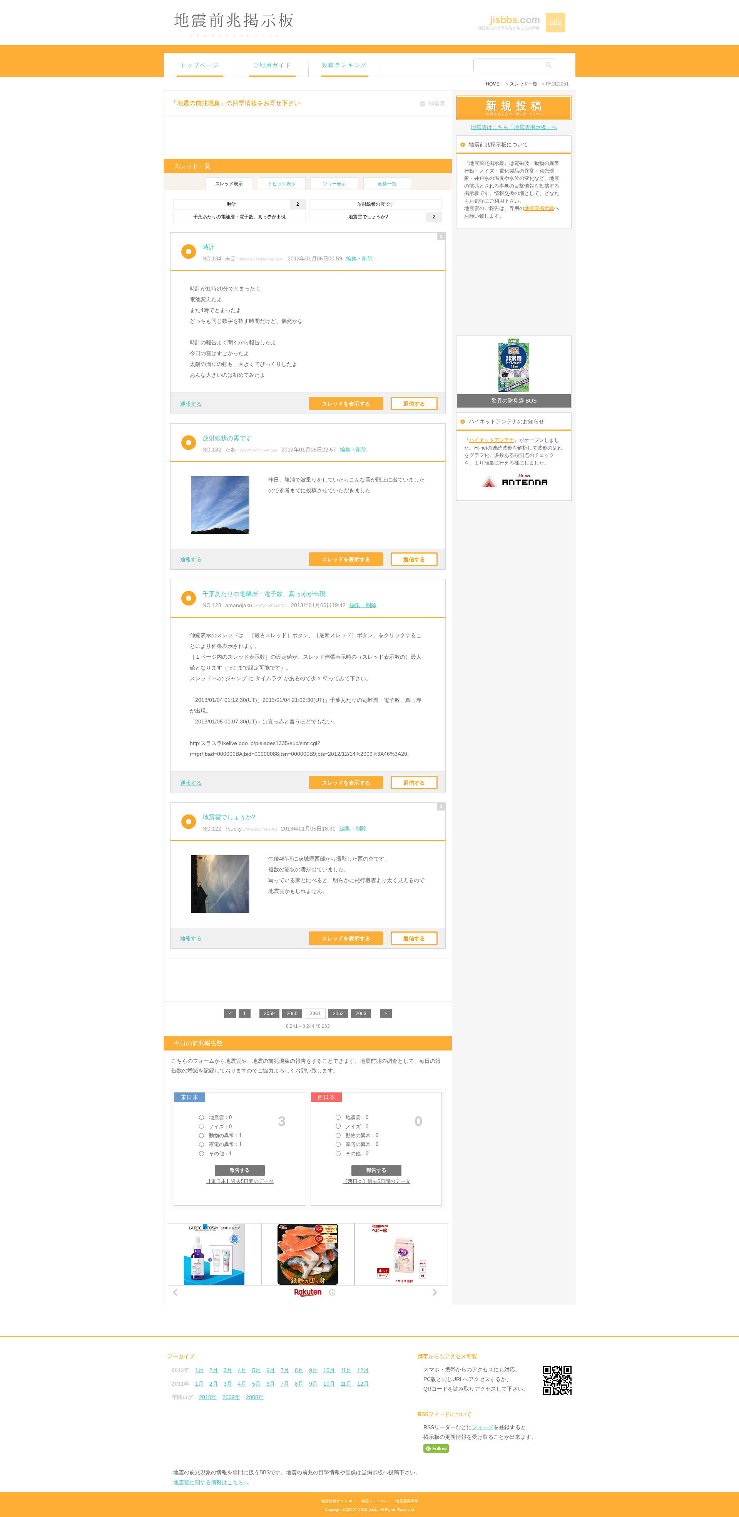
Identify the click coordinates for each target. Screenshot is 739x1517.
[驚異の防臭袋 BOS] (514, 365)
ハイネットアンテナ (491, 440)
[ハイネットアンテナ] (513, 491)
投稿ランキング (345, 65)
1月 (199, 1370)
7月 (285, 1370)
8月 (299, 1370)
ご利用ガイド (272, 65)
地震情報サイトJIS (337, 1501)
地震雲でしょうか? (368, 217)
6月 (270, 1370)
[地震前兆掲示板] (233, 36)
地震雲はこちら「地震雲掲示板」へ (514, 127)
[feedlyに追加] (436, 1451)
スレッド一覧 (523, 84)
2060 (292, 1013)
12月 (363, 1370)
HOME (493, 84)
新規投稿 (516, 105)
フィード (482, 1427)
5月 (256, 1370)
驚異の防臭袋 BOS (514, 401)
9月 (313, 1370)
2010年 (208, 1397)
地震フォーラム (374, 1501)
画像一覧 (387, 183)
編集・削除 (359, 258)
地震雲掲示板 (539, 208)
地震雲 (437, 104)
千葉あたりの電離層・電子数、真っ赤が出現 (239, 217)
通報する (191, 404)
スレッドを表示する (346, 404)
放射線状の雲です (375, 204)
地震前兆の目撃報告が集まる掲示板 (509, 28)
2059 (269, 1013)
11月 (346, 1370)
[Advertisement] (308, 137)
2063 (361, 1013)
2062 (338, 1013)
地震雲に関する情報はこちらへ (211, 1482)
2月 (213, 1370)
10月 (329, 1370)
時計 (231, 204)
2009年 (231, 1397)
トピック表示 (282, 183)
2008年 (255, 1397)
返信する (414, 404)
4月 (242, 1370)
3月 (228, 1370)
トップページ (200, 65)
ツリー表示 (334, 183)
